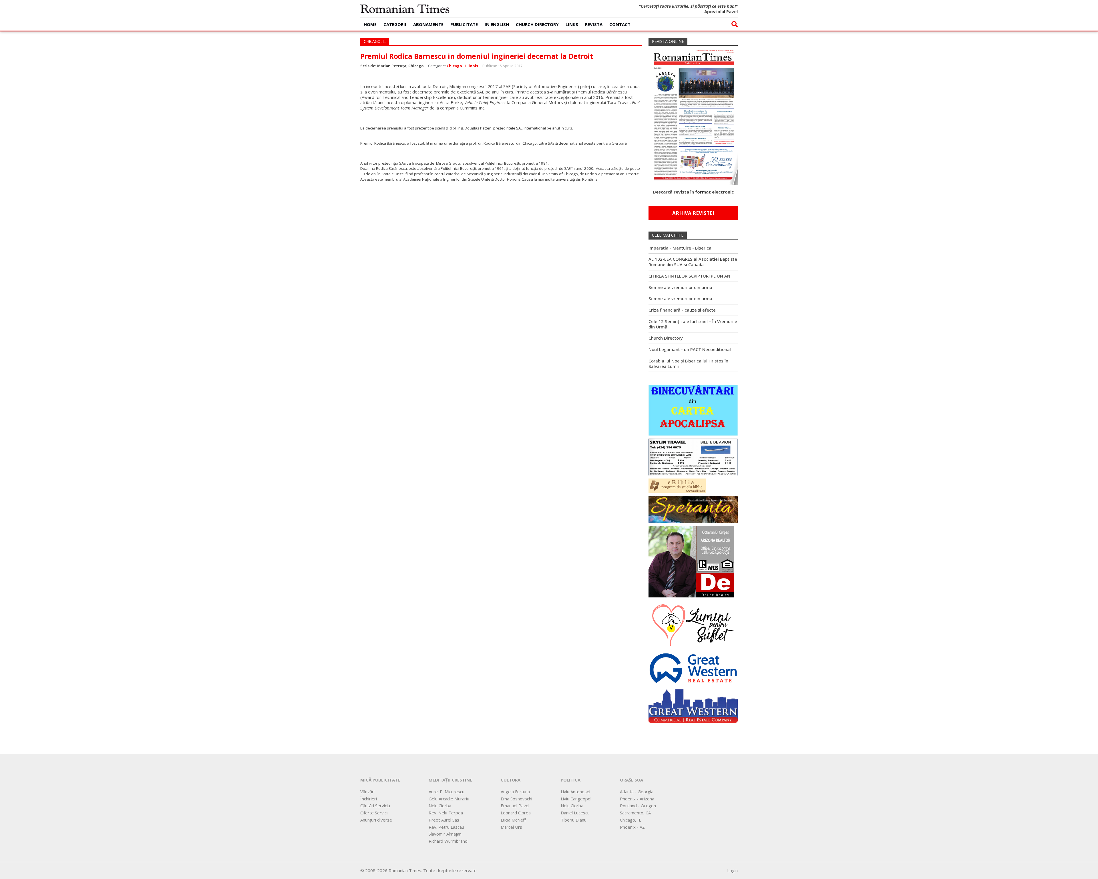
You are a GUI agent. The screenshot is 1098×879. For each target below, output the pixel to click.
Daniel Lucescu (575, 813)
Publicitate (464, 24)
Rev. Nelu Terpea (446, 813)
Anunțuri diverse (376, 820)
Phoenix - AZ (632, 827)
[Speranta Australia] (693, 509)
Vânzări (367, 791)
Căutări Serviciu (375, 805)
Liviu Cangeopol (576, 799)
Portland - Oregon (638, 805)
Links (572, 24)
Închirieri (368, 799)
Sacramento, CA (635, 813)
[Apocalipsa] (693, 409)
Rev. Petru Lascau (446, 827)
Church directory (537, 24)
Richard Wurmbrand (448, 841)
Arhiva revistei (693, 213)
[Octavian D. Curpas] (691, 561)
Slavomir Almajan (445, 834)
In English (497, 24)
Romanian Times (404, 8)
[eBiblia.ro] (677, 485)
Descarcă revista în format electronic (693, 192)
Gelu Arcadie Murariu (449, 799)
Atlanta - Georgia (636, 791)
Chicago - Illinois (462, 65)
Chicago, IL (630, 820)
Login (732, 870)
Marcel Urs (511, 827)
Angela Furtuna (515, 791)
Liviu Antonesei (575, 791)
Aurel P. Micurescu (446, 791)
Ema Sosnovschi (516, 799)
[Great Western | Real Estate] (693, 668)
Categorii (394, 24)
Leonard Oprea (516, 813)
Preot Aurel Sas (444, 820)
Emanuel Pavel (515, 805)
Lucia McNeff (513, 820)
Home (370, 24)
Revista (593, 24)
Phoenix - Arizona (637, 799)
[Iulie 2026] (693, 114)
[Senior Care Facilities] (693, 704)
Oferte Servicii (374, 813)
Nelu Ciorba (440, 805)
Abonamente (428, 24)
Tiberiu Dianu (573, 820)
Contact (619, 24)
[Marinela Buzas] (693, 624)
